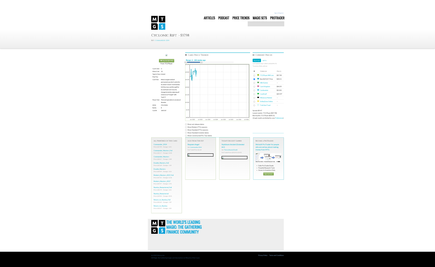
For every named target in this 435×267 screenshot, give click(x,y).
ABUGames (264, 83)
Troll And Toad (265, 105)
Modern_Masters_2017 (162, 181)
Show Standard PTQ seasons (197, 130)
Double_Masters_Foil (161, 163)
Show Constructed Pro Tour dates (199, 136)
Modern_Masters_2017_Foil (164, 175)
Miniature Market (266, 98)
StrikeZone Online (266, 101)
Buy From (257, 60)
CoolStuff (263, 94)
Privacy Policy (262, 255)
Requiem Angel (193, 144)
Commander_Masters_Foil (163, 150)
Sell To (264, 60)
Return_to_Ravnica (160, 206)
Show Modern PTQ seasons (197, 127)
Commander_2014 (160, 144)
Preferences (279, 118)
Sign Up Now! (269, 174)
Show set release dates (195, 124)
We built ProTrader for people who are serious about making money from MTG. (267, 147)
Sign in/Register (279, 13)
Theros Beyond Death (231, 150)
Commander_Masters (161, 157)
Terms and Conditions (276, 255)
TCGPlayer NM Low (267, 75)
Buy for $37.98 (167, 61)
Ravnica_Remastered (161, 194)
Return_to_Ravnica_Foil (162, 200)
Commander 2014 (162, 40)
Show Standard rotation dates (198, 133)
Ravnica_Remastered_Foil (163, 187)
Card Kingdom (265, 86)
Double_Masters (160, 169)
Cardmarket (264, 90)
